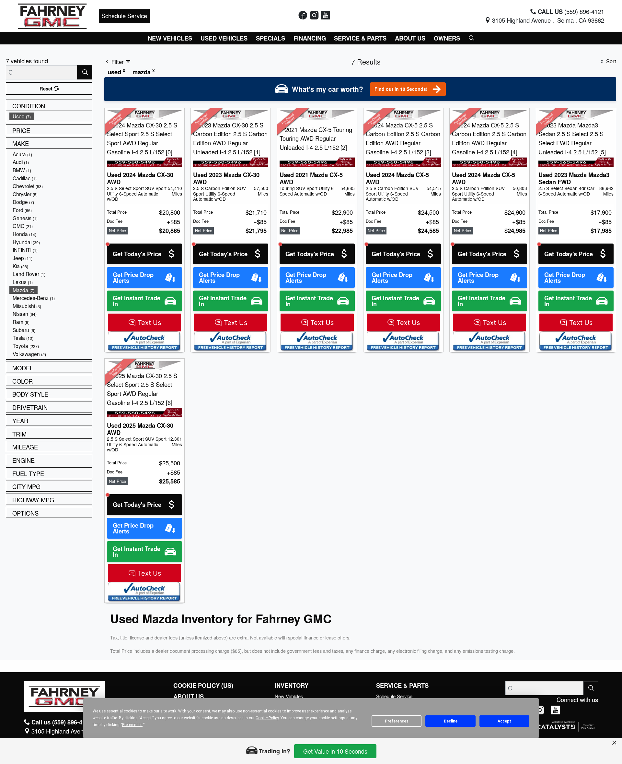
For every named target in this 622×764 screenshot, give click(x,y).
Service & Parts (402, 685)
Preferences (397, 721)
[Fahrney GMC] (52, 15)
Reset (47, 88)
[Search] (84, 72)
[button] (170, 38)
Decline (450, 721)
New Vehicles (289, 696)
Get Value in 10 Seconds (335, 751)
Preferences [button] (132, 724)
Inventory (291, 685)
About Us (188, 696)
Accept (504, 721)
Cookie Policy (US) (203, 685)
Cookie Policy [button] (267, 718)
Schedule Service (124, 15)
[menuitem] (50, 116)
